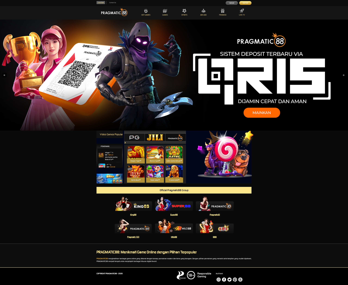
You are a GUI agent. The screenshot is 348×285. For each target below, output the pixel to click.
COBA (136, 149)
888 (215, 237)
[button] (4, 75)
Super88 (174, 214)
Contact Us (112, 3)
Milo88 (174, 237)
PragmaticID (215, 214)
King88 (133, 214)
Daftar (245, 3)
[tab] (134, 137)
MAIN (136, 155)
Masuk (231, 3)
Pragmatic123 (133, 237)
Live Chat (101, 3)
